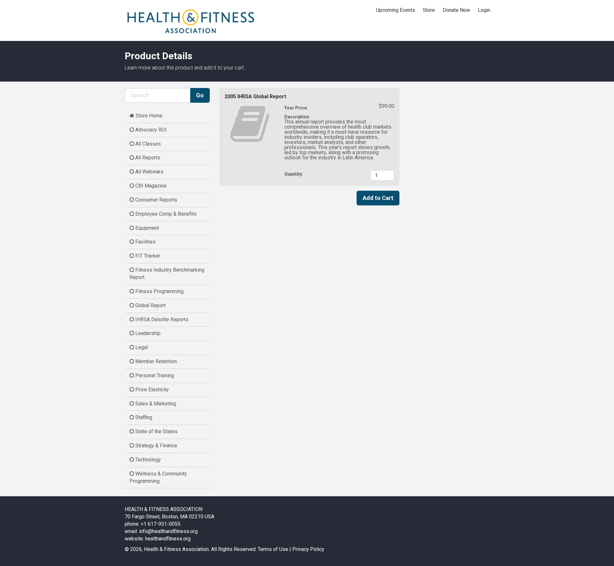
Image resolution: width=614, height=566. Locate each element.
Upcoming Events (395, 10)
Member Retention (155, 361)
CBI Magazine (150, 186)
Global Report (150, 305)
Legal (141, 347)
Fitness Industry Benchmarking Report (167, 273)
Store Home (148, 116)
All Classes (147, 144)
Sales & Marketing (155, 404)
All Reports (147, 158)
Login (484, 10)
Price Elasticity (151, 390)
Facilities (145, 242)
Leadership (147, 333)
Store (429, 10)
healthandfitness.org (168, 539)
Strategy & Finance (155, 445)
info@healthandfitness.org (168, 531)
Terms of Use (273, 549)
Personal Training (154, 375)
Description (296, 116)
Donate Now (456, 10)
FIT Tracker (147, 256)
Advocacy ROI (150, 130)
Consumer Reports (155, 200)
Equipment (146, 228)
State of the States (155, 431)
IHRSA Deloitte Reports (161, 319)
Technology (147, 460)
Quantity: (294, 174)
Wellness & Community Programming (158, 477)
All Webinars (148, 172)
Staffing (143, 417)
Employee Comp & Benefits (165, 214)
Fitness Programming (159, 291)
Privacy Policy (308, 549)
